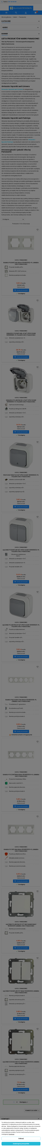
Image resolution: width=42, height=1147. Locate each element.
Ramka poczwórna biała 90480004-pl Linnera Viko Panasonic (21, 775)
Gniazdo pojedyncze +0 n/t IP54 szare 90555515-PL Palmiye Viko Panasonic (21, 401)
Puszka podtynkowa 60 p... (18, 854)
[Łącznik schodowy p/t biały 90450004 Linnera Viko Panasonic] (6, 999)
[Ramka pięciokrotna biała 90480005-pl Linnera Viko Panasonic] (6, 787)
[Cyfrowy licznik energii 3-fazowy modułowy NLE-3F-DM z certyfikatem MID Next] (6, 405)
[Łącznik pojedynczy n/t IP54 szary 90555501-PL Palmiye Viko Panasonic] (6, 492)
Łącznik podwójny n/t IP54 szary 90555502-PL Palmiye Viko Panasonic (21, 550)
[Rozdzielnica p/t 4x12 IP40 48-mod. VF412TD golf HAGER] (6, 708)
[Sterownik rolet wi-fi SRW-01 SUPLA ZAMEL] (6, 783)
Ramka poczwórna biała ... (18, 712)
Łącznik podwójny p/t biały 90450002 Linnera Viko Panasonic (21, 992)
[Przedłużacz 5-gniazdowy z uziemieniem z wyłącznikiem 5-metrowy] (6, 704)
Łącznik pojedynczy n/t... (17, 492)
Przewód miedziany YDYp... (18, 779)
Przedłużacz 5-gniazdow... (18, 704)
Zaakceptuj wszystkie (21, 1144)
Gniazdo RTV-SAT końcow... (18, 271)
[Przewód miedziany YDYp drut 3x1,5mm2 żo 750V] (6, 779)
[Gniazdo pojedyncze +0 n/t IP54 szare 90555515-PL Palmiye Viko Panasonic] (6, 338)
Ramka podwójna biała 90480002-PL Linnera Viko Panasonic (21, 263)
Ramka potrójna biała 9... (17, 716)
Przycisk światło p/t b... (16, 267)
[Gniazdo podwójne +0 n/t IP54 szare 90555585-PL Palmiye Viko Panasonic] (6, 413)
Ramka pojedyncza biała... (18, 275)
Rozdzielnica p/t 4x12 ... (16, 708)
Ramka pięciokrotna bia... (17, 787)
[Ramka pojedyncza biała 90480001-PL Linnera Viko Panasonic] (6, 275)
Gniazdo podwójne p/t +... (17, 1004)
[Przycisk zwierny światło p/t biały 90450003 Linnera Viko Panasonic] (6, 267)
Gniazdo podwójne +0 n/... (18, 413)
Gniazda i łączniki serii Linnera (12, 89)
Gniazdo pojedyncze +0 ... (17, 338)
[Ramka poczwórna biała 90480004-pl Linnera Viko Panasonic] (6, 712)
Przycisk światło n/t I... (16, 567)
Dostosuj (11, 1134)
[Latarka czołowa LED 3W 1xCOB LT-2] (6, 479)
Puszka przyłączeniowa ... (17, 629)
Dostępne (13, 219)
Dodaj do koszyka (21, 290)
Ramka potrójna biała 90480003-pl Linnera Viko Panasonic (21, 850)
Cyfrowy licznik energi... (16, 405)
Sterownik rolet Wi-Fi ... (16, 783)
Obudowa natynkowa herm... (18, 555)
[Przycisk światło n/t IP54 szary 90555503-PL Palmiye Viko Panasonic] (6, 567)
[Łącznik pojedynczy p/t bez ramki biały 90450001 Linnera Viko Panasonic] (6, 1070)
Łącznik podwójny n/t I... (17, 342)
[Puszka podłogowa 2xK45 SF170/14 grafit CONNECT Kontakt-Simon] (6, 409)
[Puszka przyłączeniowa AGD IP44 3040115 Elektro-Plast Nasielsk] (6, 629)
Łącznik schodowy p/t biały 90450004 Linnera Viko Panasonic (21, 1062)
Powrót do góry (32, 1110)
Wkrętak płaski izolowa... (17, 858)
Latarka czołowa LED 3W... (17, 479)
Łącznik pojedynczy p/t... (17, 1070)
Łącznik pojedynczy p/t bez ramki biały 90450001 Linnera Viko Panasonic (21, 925)
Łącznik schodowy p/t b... (17, 1000)
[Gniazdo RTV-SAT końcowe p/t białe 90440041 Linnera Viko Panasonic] (6, 271)
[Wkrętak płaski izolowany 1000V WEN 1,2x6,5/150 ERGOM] (6, 858)
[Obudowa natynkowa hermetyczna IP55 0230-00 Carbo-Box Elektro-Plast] (6, 554)
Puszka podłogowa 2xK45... (18, 409)
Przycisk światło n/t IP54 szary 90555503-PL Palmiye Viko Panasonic (21, 476)
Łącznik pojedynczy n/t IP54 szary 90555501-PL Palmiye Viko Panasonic (21, 626)
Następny (24, 1102)
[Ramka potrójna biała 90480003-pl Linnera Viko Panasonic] (6, 716)
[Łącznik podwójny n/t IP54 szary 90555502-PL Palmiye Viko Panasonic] (6, 342)
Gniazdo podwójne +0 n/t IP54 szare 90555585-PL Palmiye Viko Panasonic (21, 334)
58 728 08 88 (12, 2)
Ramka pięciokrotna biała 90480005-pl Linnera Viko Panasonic (21, 700)
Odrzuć (21, 1139)
